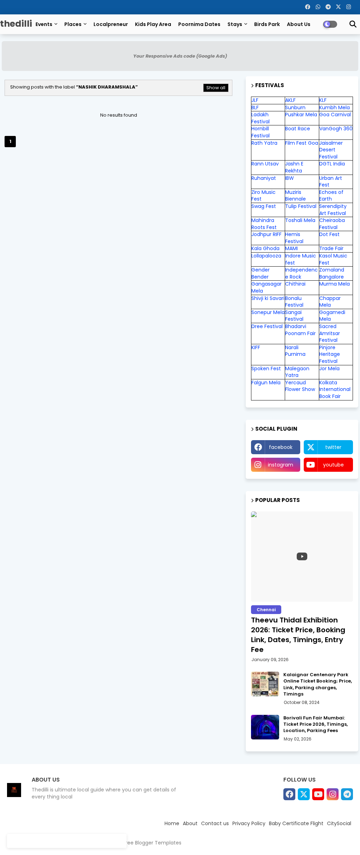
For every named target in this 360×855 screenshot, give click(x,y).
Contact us (215, 823)
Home (172, 823)
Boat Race (297, 128)
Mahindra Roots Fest (264, 224)
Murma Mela (334, 283)
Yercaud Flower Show (300, 386)
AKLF (290, 100)
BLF (255, 107)
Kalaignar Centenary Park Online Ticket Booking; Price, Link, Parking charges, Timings (317, 684)
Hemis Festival (294, 238)
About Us (298, 24)
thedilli (16, 24)
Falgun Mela (266, 382)
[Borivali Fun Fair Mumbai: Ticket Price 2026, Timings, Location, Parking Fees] (265, 727)
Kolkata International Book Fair (335, 389)
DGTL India (332, 163)
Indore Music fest (300, 259)
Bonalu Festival (294, 302)
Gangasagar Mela (266, 287)
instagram (280, 464)
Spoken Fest (266, 368)
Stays (234, 24)
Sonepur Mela (268, 312)
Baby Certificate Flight (296, 823)
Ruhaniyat (263, 178)
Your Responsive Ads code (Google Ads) (180, 56)
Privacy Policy (248, 823)
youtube (333, 464)
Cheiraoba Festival (332, 224)
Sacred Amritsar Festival (329, 333)
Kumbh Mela (334, 107)
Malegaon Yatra (297, 372)
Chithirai (295, 283)
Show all (215, 87)
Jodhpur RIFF (266, 234)
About (190, 823)
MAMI (291, 248)
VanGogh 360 (336, 128)
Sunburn (295, 107)
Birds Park (267, 24)
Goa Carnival (335, 114)
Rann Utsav (265, 163)
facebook (280, 447)
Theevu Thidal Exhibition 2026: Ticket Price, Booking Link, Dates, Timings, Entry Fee (298, 634)
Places (73, 24)
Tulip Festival (300, 206)
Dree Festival (267, 326)
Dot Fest (329, 234)
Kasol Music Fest (333, 259)
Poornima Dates (199, 24)
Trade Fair (332, 248)
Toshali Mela (300, 220)
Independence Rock (301, 273)
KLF (323, 100)
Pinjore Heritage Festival (329, 354)
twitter (333, 447)
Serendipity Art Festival (333, 210)
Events (44, 24)
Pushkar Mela (301, 114)
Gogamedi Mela (332, 316)
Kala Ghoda (265, 248)
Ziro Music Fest (263, 196)
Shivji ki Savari (267, 298)
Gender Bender (260, 273)
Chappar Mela (330, 302)
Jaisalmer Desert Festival (331, 149)
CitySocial (339, 823)
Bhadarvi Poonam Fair (300, 330)
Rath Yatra (264, 142)
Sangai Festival (294, 316)
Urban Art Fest (330, 182)
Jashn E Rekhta (294, 167)
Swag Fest (263, 206)
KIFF (255, 347)
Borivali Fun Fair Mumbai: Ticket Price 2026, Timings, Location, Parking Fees (315, 724)
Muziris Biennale (295, 196)
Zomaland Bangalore (331, 273)
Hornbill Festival (260, 132)
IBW (289, 178)
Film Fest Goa (301, 142)
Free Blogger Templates (152, 842)
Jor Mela (329, 368)
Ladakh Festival (260, 118)
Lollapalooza (266, 255)
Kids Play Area (153, 24)
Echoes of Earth (331, 196)
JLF (254, 100)
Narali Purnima (295, 351)
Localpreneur (111, 24)
